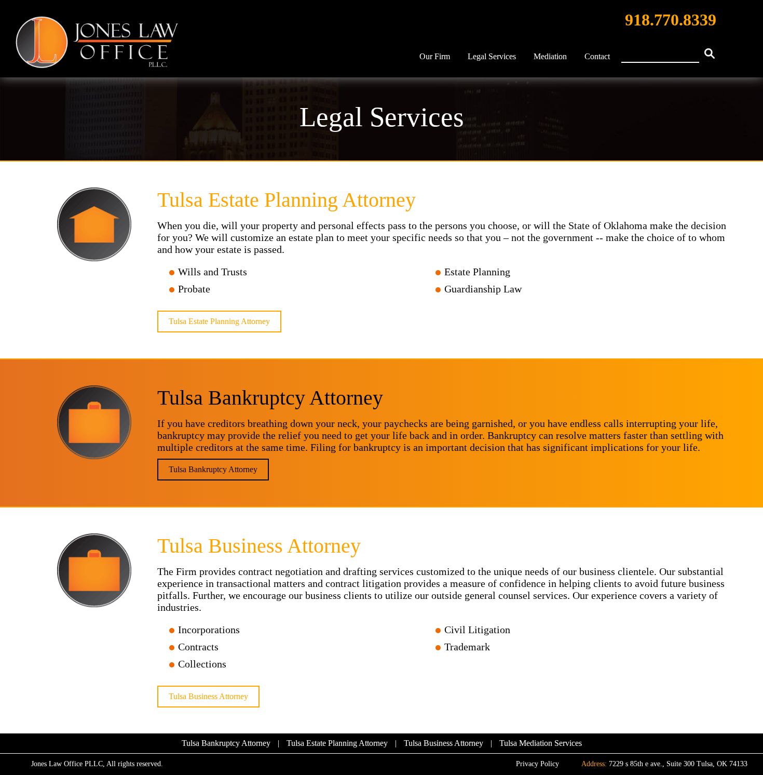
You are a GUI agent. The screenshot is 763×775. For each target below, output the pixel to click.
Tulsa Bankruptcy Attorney (213, 469)
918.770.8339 (670, 19)
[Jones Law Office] (97, 43)
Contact (597, 56)
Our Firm (434, 56)
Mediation (550, 56)
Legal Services (492, 56)
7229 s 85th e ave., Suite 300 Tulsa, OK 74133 (678, 764)
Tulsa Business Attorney (208, 696)
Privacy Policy (537, 764)
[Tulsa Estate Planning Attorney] (94, 225)
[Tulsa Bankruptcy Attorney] (94, 423)
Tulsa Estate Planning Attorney (219, 321)
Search (709, 54)
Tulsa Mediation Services (540, 743)
